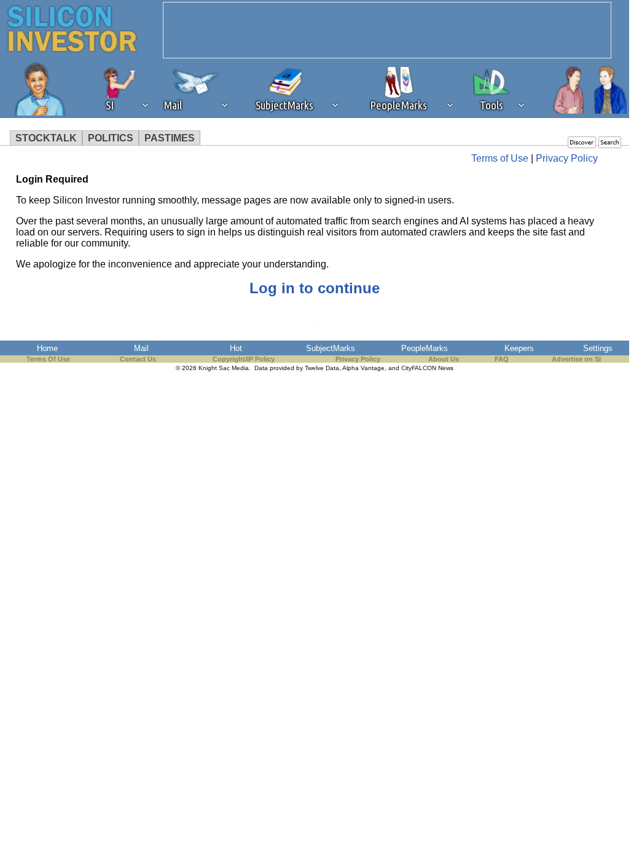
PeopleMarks (424, 348)
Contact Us (138, 359)
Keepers (519, 348)
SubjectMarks (330, 348)
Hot (236, 348)
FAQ (502, 359)
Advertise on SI (576, 359)
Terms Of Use (48, 359)
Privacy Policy (567, 158)
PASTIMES (169, 138)
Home (47, 348)
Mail (141, 348)
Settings (598, 348)
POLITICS (110, 138)
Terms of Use (499, 158)
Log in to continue (314, 288)
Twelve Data (322, 368)
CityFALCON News (427, 368)
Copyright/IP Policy (244, 359)
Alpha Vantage (363, 368)
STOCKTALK (46, 138)
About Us (443, 359)
